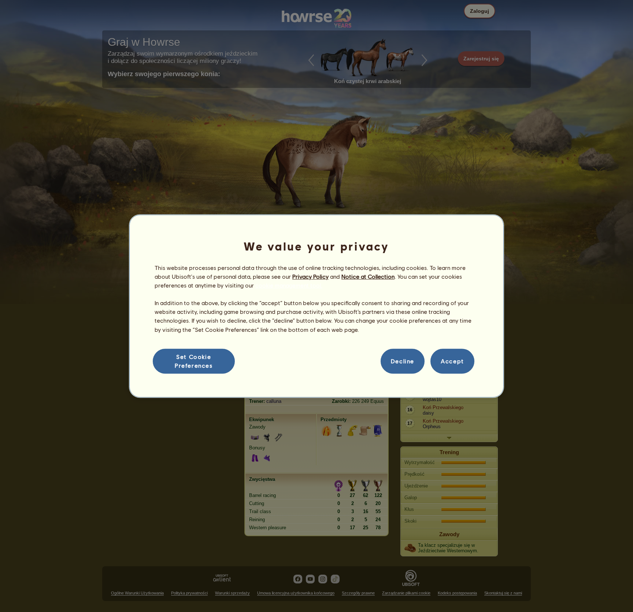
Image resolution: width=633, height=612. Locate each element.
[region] (316, 306)
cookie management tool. (288, 285)
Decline (402, 360)
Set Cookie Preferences (194, 361)
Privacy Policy (310, 276)
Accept (452, 360)
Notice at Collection (368, 276)
